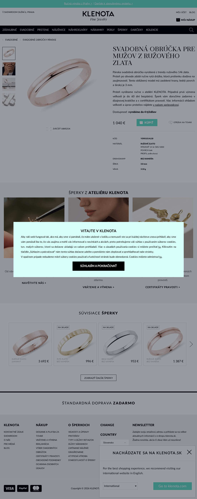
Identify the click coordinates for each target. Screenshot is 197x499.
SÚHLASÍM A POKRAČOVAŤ (98, 266)
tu (159, 247)
